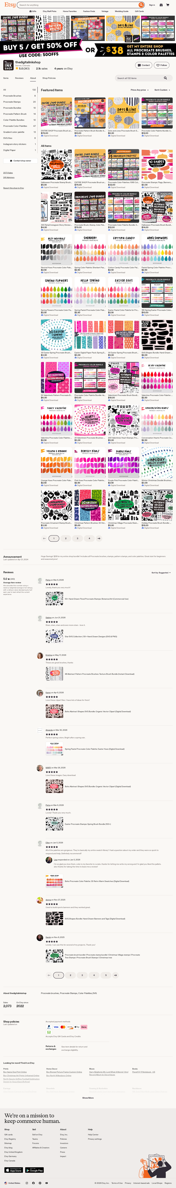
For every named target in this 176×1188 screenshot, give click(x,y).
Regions (168, 1183)
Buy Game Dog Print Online (15, 1072)
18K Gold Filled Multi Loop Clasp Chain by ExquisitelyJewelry (149, 1092)
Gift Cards (139, 11)
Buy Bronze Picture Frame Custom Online (64, 1072)
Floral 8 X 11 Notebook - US (143, 1072)
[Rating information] (17, 68)
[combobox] (77, 5)
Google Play (34, 1170)
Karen (48, 692)
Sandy (48, 937)
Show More (88, 1098)
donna (48, 900)
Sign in (152, 5)
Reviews (19, 78)
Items (6, 78)
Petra (48, 580)
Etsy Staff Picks (49, 11)
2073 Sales (8, 173)
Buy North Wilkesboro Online (58, 1075)
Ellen (48, 843)
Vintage (105, 11)
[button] (143, 65)
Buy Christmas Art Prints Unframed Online (21, 1075)
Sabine (49, 617)
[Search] (141, 5)
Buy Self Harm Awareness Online (60, 1091)
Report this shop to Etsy (13, 188)
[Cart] (167, 5)
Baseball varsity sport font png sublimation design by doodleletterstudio (107, 1092)
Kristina (49, 655)
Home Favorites (70, 11)
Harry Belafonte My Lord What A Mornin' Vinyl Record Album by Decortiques (108, 1073)
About (33, 78)
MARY (48, 768)
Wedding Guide (121, 11)
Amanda (49, 730)
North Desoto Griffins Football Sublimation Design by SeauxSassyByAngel (21, 1080)
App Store (13, 1170)
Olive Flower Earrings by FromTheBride (20, 1091)
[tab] (20, 90)
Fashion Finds (89, 11)
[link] (44, 538)
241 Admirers (8, 177)
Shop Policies (49, 78)
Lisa (55, 860)
